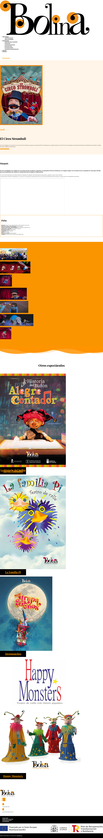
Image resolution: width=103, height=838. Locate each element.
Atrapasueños (13, 653)
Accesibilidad (5, 821)
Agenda (4, 50)
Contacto (4, 51)
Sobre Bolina (5, 36)
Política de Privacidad (7, 819)
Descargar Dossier (4, 149)
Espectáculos (5, 40)
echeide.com (19, 835)
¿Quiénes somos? (9, 37)
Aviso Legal (5, 818)
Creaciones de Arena (10, 44)
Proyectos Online (9, 47)
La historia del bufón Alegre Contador (13, 470)
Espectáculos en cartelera (11, 41)
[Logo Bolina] (44, 34)
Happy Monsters (13, 776)
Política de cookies (7, 820)
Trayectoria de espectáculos (11, 49)
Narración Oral (8, 46)
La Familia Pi (13, 572)
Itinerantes (7, 43)
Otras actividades (9, 39)
